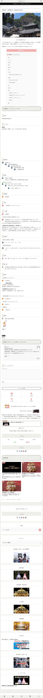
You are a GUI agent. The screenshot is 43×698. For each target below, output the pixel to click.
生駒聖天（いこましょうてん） (14, 54)
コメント (4, 368)
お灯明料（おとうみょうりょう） (15, 97)
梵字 (9, 85)
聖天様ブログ (21, 1)
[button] (40, 530)
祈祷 (9, 90)
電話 (9, 103)
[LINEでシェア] (7, 429)
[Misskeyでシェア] (35, 424)
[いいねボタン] (3, 329)
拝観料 (9, 67)
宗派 (9, 69)
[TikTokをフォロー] (26, 451)
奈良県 (4, 335)
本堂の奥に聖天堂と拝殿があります (15, 74)
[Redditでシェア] (26, 426)
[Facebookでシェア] (7, 426)
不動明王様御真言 (12, 82)
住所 (9, 57)
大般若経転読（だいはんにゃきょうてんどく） (17, 95)
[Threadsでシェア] (16, 426)
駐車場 (9, 62)
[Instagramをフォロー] (21, 451)
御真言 (9, 77)
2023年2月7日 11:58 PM (8, 348)
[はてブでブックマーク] (35, 426)
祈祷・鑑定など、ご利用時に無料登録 (10, 639)
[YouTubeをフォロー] (23, 451)
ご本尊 (9, 72)
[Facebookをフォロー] (19, 451)
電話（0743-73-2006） (10, 318)
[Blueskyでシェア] (26, 424)
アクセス (9, 60)
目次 (21, 50)
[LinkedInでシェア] (26, 429)
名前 (3, 381)
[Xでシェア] (7, 424)
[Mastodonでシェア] (16, 424)
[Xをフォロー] (17, 451)
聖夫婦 (4, 337)
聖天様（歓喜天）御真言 (13, 80)
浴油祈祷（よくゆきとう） (13, 92)
